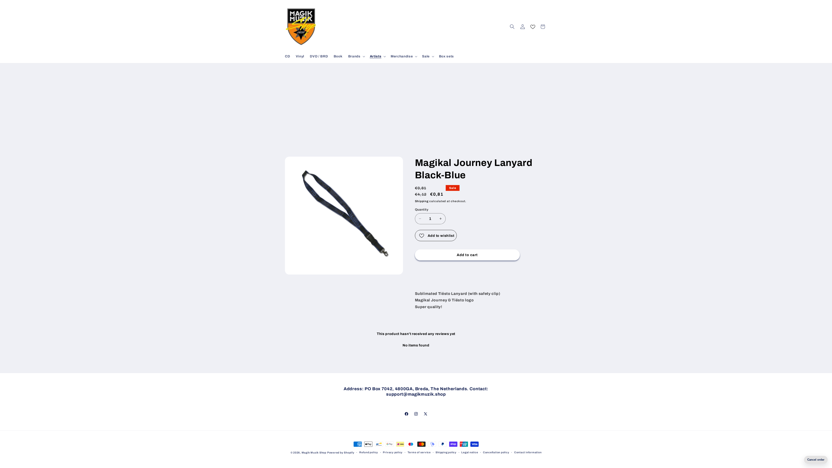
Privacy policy (393, 452)
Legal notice (469, 452)
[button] (356, 56)
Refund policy (368, 452)
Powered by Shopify (340, 452)
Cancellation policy (496, 452)
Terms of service (419, 452)
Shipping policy (446, 452)
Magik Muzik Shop (314, 452)
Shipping (422, 201)
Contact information (528, 452)
